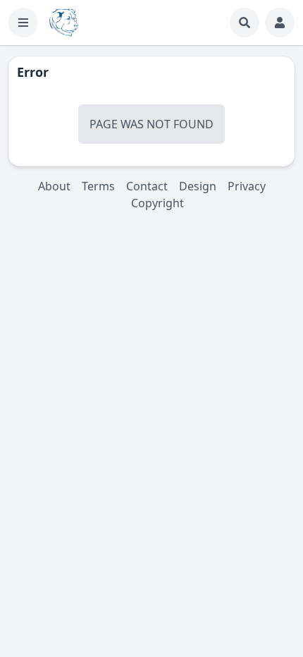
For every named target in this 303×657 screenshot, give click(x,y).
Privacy (247, 186)
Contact (147, 186)
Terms (98, 186)
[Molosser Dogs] (63, 22)
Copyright (157, 203)
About (54, 186)
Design (197, 186)
